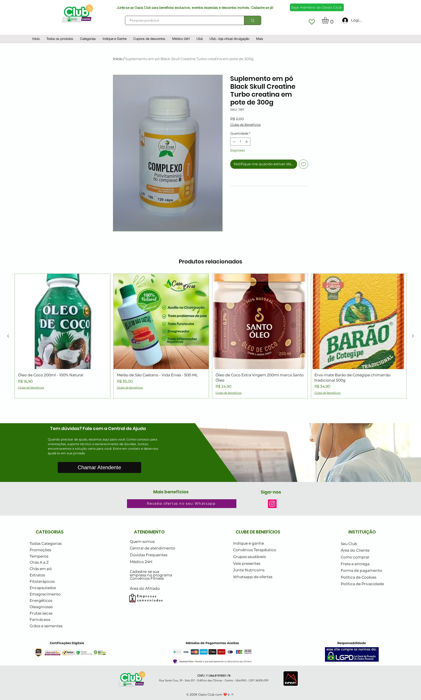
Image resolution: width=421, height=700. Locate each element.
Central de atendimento (152, 548)
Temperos (39, 556)
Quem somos (142, 541)
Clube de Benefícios (245, 125)
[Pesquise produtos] (252, 20)
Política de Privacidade (362, 584)
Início (117, 59)
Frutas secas (41, 613)
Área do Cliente (355, 550)
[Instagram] (272, 503)
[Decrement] (233, 142)
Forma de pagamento (361, 570)
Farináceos (40, 619)
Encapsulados (43, 588)
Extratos (37, 575)
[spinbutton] (240, 142)
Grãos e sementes (46, 626)
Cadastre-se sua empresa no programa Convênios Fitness (151, 575)
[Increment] (247, 142)
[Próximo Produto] (413, 336)
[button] (329, 20)
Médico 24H (141, 562)
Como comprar (355, 557)
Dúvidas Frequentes (148, 555)
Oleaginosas (41, 607)
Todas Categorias (46, 543)
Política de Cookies (358, 577)
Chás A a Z (39, 562)
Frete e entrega (355, 564)
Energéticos (41, 600)
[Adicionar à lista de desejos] (303, 164)
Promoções (40, 550)
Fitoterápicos (42, 581)
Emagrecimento (45, 594)
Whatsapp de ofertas (252, 577)
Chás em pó (41, 569)
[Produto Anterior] (8, 336)
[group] (210, 335)
